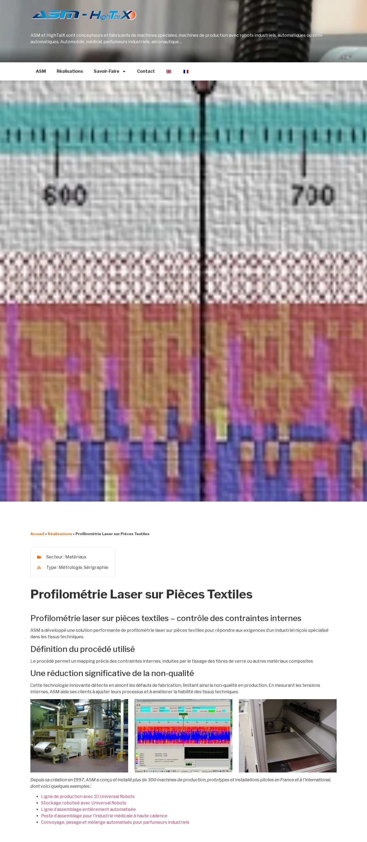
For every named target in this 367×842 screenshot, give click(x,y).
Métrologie (70, 567)
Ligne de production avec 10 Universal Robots (88, 796)
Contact (146, 71)
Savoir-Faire (106, 71)
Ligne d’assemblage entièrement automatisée (88, 809)
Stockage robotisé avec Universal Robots (83, 802)
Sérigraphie (96, 567)
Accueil (37, 534)
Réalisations (70, 71)
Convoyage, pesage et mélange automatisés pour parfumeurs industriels (115, 822)
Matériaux (76, 557)
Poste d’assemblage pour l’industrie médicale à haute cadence (104, 815)
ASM (41, 71)
